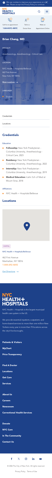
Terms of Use (32, 472)
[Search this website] (39, 11)
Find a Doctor (9, 365)
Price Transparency (12, 354)
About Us (7, 394)
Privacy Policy (20, 472)
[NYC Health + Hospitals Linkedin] (33, 459)
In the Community (11, 436)
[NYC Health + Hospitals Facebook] (11, 459)
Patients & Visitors (12, 342)
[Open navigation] (47, 11)
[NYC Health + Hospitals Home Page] (8, 11)
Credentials (7, 116)
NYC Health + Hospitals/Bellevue (16, 252)
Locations (6, 124)
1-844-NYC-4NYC (10, 28)
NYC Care (7, 430)
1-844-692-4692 (10, 265)
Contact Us (8, 442)
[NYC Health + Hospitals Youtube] (40, 459)
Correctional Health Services (17, 413)
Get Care (7, 377)
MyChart (6, 348)
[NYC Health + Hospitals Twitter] (19, 459)
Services (6, 384)
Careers (6, 401)
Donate (6, 424)
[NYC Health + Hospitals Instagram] (26, 459)
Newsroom (8, 407)
